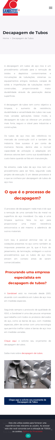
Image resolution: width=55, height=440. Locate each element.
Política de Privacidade (33, 431)
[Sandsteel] (11, 7)
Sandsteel (12, 293)
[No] (51, 429)
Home (6, 38)
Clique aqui (10, 341)
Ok (28, 436)
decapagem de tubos (32, 353)
